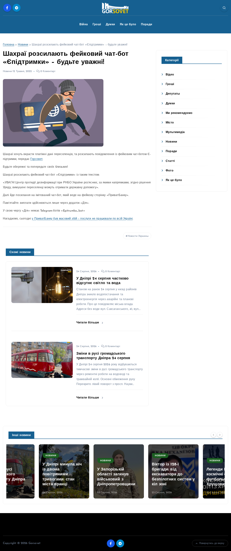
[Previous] (213, 434)
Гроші (97, 24)
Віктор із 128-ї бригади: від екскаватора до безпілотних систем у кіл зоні (142, 474)
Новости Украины (138, 236)
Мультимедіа (175, 132)
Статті (170, 161)
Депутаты (173, 93)
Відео (170, 74)
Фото (169, 170)
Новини (23, 44)
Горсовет (36, 159)
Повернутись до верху (211, 543)
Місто (170, 122)
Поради (146, 24)
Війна (83, 24)
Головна (8, 44)
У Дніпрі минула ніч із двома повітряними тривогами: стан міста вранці (31, 474)
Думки (110, 24)
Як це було (128, 24)
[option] (33, 471)
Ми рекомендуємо (179, 113)
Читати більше (88, 322)
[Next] (220, 434)
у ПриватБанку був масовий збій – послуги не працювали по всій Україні (82, 218)
